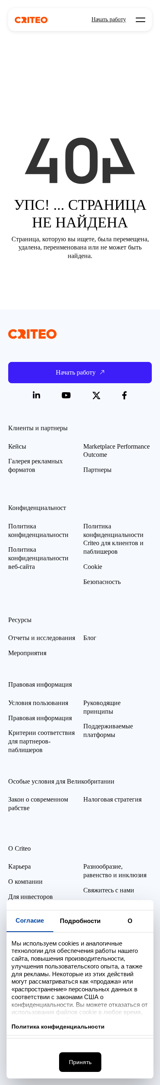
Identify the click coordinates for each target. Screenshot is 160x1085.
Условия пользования (38, 702)
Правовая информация (40, 717)
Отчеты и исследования (41, 637)
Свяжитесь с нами (108, 890)
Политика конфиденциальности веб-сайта (38, 558)
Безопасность (102, 581)
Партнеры (97, 469)
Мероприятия (27, 652)
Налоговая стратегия (112, 799)
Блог (89, 637)
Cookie (92, 566)
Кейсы (17, 446)
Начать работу (108, 19)
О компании (25, 881)
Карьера (19, 866)
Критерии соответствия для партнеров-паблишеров (41, 741)
